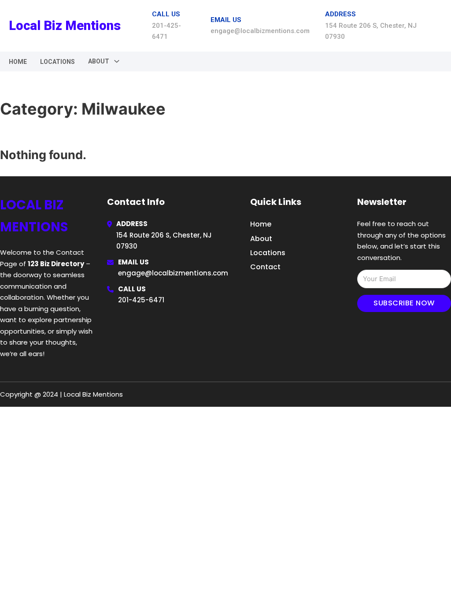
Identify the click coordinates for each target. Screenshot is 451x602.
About (261, 239)
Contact (265, 267)
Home (18, 61)
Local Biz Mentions (65, 25)
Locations (57, 61)
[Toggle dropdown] (117, 61)
